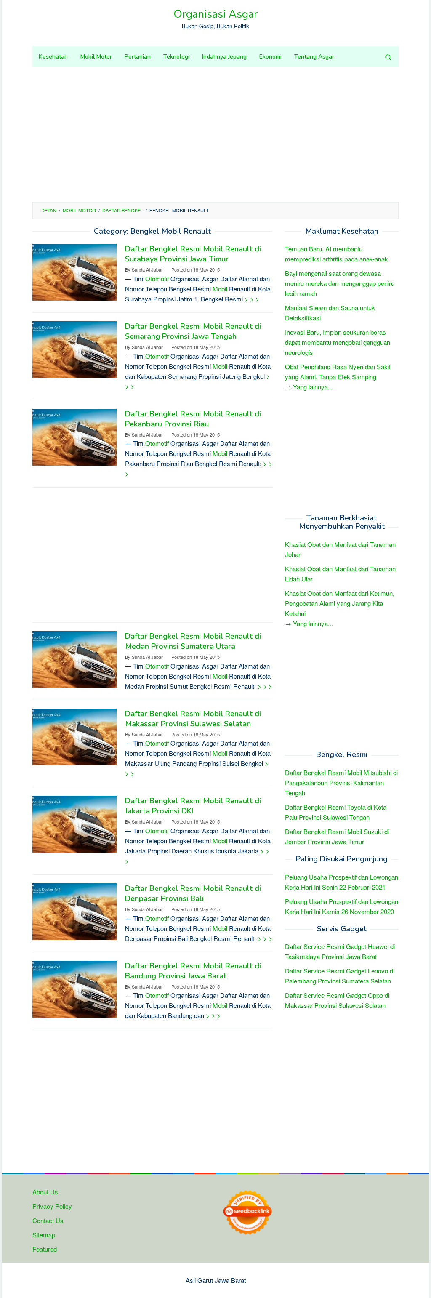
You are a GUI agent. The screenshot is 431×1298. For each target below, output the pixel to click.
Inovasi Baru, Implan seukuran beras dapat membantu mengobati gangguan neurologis (337, 342)
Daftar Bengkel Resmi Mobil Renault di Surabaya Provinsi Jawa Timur (193, 254)
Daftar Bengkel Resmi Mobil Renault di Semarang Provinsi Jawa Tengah (193, 331)
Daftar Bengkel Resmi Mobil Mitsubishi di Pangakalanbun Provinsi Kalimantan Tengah (341, 782)
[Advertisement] (215, 135)
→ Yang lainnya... (309, 386)
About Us (45, 1191)
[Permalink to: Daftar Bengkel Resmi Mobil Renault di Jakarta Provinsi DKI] (74, 823)
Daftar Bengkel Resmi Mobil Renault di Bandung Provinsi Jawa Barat (193, 971)
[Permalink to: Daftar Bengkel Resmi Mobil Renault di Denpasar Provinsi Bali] (74, 910)
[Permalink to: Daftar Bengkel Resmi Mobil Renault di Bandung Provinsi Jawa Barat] (74, 987)
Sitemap (43, 1234)
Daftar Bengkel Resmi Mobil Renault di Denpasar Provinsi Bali (193, 893)
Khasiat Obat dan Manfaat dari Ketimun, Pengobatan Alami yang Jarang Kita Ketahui (339, 603)
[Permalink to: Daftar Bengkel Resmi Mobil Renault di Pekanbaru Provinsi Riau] (74, 436)
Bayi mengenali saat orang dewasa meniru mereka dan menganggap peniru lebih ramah (339, 283)
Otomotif (157, 278)
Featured (44, 1249)
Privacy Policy (52, 1206)
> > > (252, 298)
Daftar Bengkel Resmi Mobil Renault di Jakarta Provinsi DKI (193, 806)
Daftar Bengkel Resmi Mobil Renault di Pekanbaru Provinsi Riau (193, 419)
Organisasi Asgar (215, 14)
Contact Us (48, 1220)
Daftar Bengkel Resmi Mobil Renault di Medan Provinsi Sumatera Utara (193, 641)
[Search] (388, 56)
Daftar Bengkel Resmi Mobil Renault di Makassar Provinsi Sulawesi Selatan (193, 719)
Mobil (220, 288)
